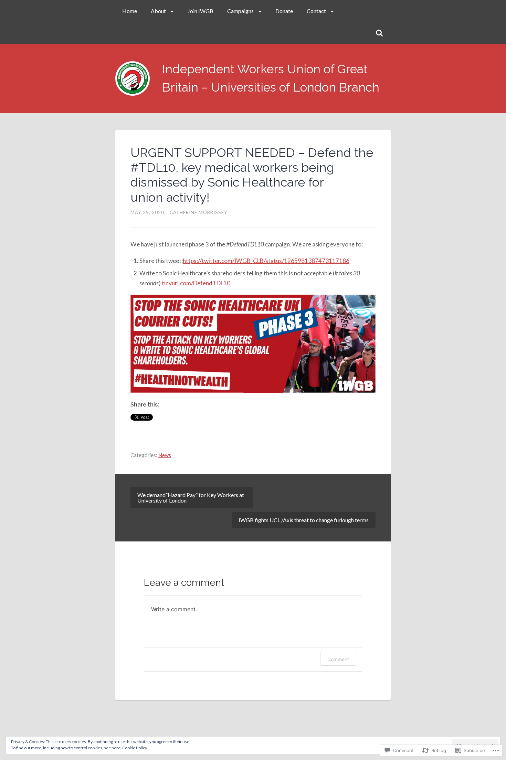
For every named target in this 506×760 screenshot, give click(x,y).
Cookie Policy (134, 747)
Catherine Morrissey (199, 212)
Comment (338, 659)
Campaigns (240, 11)
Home (129, 11)
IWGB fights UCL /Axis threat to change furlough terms (304, 520)
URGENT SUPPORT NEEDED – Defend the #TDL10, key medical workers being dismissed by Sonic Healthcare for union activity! (251, 174)
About (158, 11)
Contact (316, 11)
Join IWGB (200, 11)
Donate (284, 11)
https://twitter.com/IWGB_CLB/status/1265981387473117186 (266, 260)
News (164, 455)
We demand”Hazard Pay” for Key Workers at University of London (190, 498)
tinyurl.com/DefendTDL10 (196, 283)
